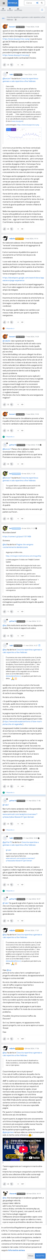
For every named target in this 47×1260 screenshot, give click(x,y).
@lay (5, 625)
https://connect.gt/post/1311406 (17, 537)
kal (10, 474)
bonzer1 (12, 27)
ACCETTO (40, 1256)
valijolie (12, 239)
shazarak (12, 1194)
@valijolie (6, 341)
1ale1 (11, 74)
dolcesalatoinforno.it (13, 676)
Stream (3, 10)
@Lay (9, 970)
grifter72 (12, 445)
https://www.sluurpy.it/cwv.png (16, 55)
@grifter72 (7, 842)
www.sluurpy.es (17, 121)
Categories (18, 10)
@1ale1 (6, 805)
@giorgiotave (8, 1132)
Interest (10, 10)
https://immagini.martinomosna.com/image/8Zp (23, 556)
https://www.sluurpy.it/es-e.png (16, 39)
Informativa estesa (16, 1250)
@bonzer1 (7, 79)
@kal (5, 545)
